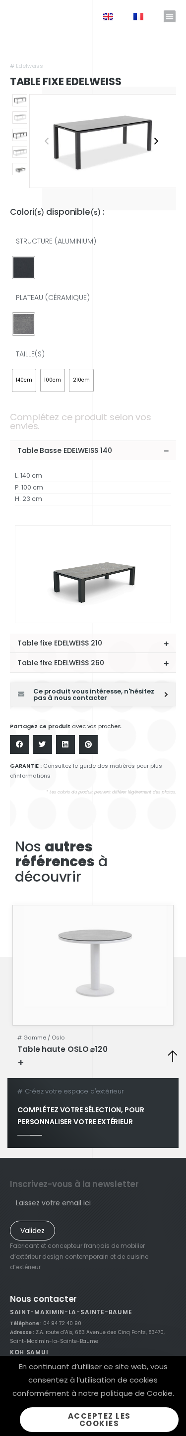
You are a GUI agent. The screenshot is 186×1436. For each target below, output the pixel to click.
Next (156, 141)
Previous (47, 141)
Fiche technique (56, 1062)
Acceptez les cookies (99, 1420)
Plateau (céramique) (53, 297)
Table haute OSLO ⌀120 (62, 1049)
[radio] (23, 267)
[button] (169, 16)
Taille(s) (30, 354)
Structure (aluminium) (56, 241)
